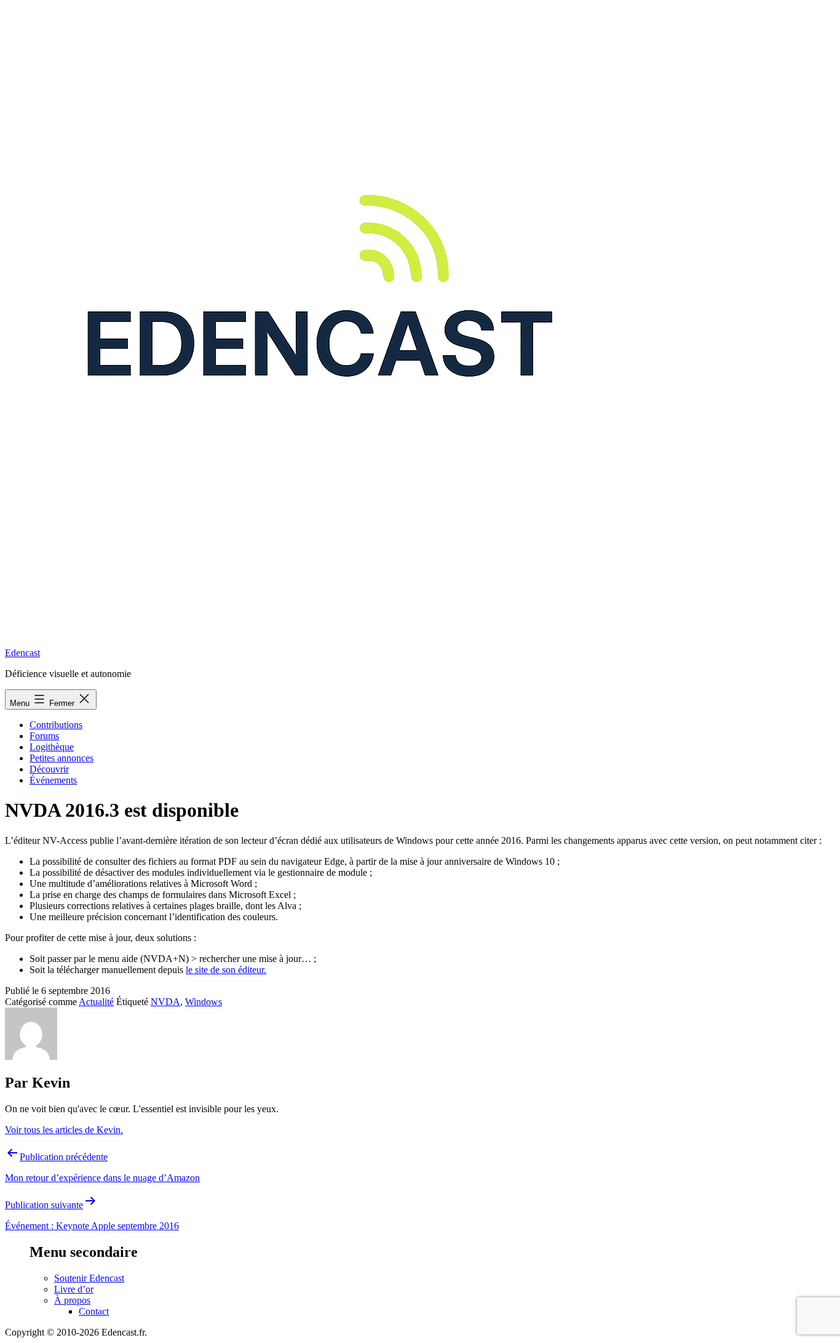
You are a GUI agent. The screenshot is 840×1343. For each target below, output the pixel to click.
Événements (53, 780)
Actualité (96, 1001)
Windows (203, 1001)
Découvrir (49, 769)
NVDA (165, 1001)
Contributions (56, 725)
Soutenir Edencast (89, 1278)
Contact (94, 1311)
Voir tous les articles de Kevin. (64, 1130)
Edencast (22, 652)
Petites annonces (61, 758)
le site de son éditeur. (226, 969)
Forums (44, 736)
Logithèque (52, 747)
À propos (72, 1300)
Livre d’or (73, 1289)
